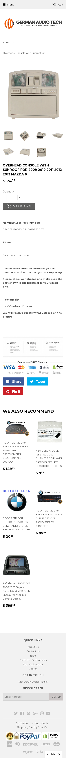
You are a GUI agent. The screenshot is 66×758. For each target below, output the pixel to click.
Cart (60, 4)
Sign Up (56, 696)
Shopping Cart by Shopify (31, 727)
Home (6, 42)
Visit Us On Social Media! (33, 681)
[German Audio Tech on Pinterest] (28, 713)
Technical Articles (33, 664)
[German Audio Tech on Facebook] (22, 713)
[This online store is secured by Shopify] (50, 739)
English (51, 754)
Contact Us (33, 651)
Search (33, 668)
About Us (33, 646)
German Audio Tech (36, 723)
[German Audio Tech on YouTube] (48, 713)
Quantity (8, 191)
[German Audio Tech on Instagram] (42, 713)
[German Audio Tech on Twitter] (16, 713)
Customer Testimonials (33, 660)
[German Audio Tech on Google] (35, 713)
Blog (33, 655)
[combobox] (53, 754)
